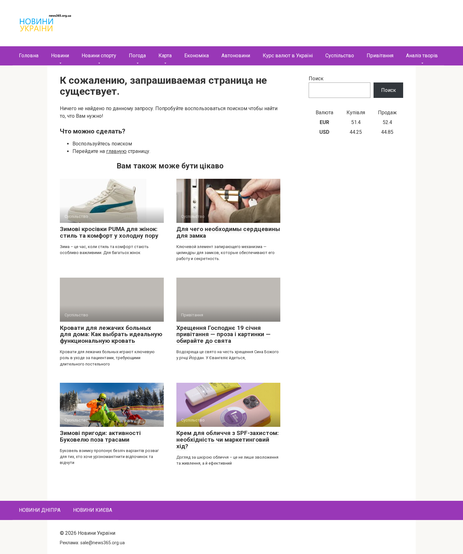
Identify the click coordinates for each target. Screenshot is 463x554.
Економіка (196, 56)
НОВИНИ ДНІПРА (39, 510)
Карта (165, 56)
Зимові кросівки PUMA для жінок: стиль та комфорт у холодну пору (109, 232)
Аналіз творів (422, 56)
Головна (28, 56)
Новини (60, 56)
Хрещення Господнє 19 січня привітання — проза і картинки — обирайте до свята (223, 334)
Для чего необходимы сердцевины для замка (228, 232)
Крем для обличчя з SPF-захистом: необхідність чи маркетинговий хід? (227, 439)
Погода (137, 56)
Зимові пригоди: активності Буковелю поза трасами (100, 436)
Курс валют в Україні (288, 56)
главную (116, 151)
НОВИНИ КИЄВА (92, 510)
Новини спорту (99, 56)
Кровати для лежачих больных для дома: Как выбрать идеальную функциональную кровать (111, 334)
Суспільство (339, 56)
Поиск (316, 79)
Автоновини (235, 56)
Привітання (380, 56)
